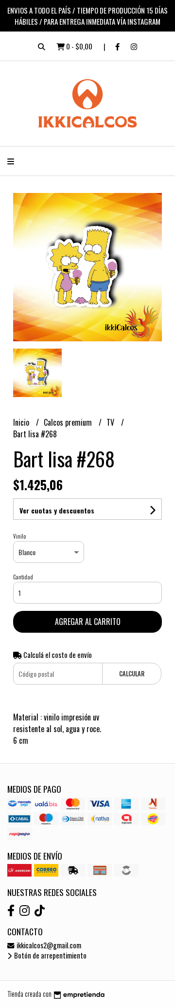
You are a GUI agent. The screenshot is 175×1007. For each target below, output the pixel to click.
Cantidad (23, 577)
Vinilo (19, 536)
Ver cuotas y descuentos (56, 510)
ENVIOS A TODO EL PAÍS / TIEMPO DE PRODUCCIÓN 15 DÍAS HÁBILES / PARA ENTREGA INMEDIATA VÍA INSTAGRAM (87, 16)
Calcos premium (69, 422)
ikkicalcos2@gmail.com (48, 945)
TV (111, 422)
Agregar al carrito (88, 621)
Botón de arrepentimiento (50, 955)
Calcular (131, 673)
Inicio (22, 422)
